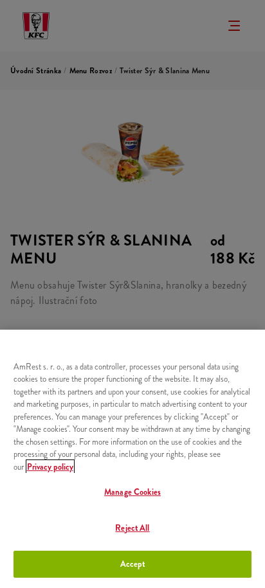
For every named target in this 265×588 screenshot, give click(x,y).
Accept (132, 564)
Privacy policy (50, 467)
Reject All (132, 528)
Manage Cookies (132, 492)
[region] (132, 459)
